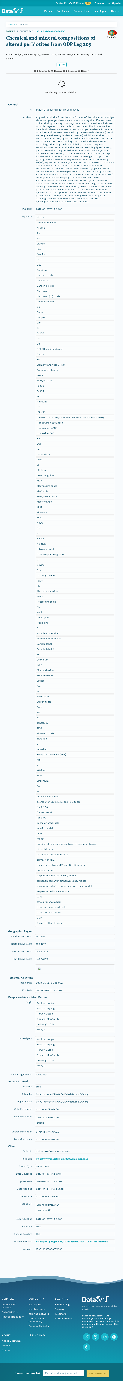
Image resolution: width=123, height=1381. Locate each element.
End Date (27, 990)
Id (31, 109)
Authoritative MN (23, 1139)
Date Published (24, 1219)
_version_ (27, 1249)
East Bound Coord (22, 959)
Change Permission (22, 1131)
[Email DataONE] (105, 1337)
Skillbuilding (62, 1304)
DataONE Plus (10, 1312)
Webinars (60, 1313)
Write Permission (23, 1109)
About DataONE (11, 1340)
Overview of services (9, 1306)
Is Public (27, 1086)
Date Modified (24, 1189)
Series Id (27, 1151)
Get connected (97, 1373)
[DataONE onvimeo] (95, 1337)
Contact (7, 1350)
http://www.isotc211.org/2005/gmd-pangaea (62, 1158)
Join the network (38, 1313)
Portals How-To (64, 1318)
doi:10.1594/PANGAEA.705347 (50, 31)
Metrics (6, 1345)
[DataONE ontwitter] (86, 1337)
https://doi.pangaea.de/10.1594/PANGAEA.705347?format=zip (72, 1241)
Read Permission (23, 1116)
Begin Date (26, 982)
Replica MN (26, 1204)
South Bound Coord (21, 936)
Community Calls (38, 1326)
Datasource (26, 1196)
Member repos (36, 1309)
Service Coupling (23, 1234)
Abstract (27, 117)
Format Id (27, 1158)
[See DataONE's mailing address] (86, 1347)
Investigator (26, 1038)
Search (11, 24)
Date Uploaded (24, 1173)
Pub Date (27, 209)
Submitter (26, 1094)
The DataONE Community (36, 1320)
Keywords (27, 216)
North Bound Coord (21, 944)
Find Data (38, 1335)
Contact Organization (21, 1074)
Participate (34, 1304)
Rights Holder (24, 1101)
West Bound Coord (22, 951)
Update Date (25, 1181)
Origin (29, 1002)
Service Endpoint (23, 1241)
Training (59, 1309)
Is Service (27, 1226)
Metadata (23, 24)
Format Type (25, 1166)
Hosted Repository (13, 1316)
